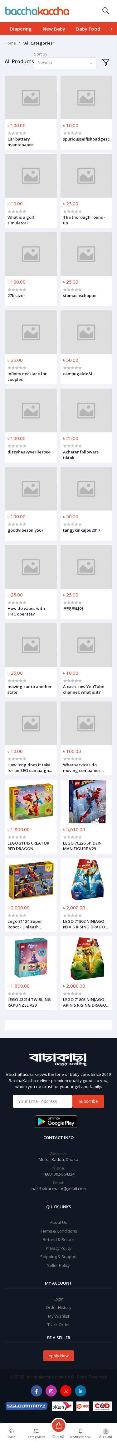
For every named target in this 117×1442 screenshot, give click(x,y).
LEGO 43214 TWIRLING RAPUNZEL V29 (29, 1002)
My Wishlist (58, 1316)
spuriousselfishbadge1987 (86, 139)
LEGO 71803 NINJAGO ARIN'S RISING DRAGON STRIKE (86, 1002)
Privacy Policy (58, 1248)
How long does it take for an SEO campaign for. (29, 767)
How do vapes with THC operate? (26, 611)
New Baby (54, 29)
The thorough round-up (84, 220)
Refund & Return (58, 1239)
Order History (58, 1307)
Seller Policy (58, 1265)
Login (59, 1299)
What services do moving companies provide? (81, 767)
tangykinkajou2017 (81, 530)
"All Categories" (38, 43)
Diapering (21, 29)
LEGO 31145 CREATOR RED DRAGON (28, 845)
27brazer (16, 295)
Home (10, 43)
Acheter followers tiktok (81, 454)
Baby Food (88, 29)
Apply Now (59, 1355)
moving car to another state (29, 689)
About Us (58, 1222)
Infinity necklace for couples (27, 376)
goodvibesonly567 (25, 530)
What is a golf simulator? (20, 220)
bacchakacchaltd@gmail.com (59, 1188)
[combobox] (65, 63)
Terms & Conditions (58, 1231)
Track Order (58, 1324)
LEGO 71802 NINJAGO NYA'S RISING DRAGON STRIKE (85, 924)
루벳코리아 (73, 608)
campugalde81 (78, 373)
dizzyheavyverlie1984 (28, 452)
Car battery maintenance (20, 141)
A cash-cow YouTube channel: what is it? (83, 689)
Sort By (40, 54)
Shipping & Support (58, 1256)
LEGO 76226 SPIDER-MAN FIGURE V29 (82, 845)
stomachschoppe (79, 295)
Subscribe (88, 1101)
